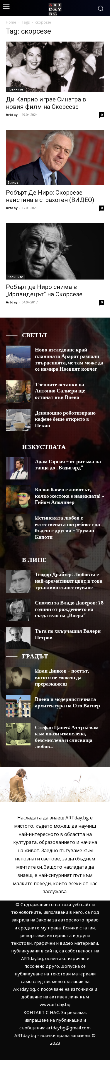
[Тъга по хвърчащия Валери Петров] (18, 638)
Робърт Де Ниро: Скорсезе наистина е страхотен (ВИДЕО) (50, 196)
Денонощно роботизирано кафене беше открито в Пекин (65, 419)
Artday (12, 114)
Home (11, 22)
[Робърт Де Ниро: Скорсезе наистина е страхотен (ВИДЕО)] (55, 157)
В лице (13, 182)
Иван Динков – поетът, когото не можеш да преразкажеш (62, 677)
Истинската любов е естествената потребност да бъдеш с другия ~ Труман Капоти (67, 528)
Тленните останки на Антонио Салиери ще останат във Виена (60, 391)
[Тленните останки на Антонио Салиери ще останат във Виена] (18, 391)
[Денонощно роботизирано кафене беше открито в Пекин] (18, 420)
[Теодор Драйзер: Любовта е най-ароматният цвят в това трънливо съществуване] (18, 581)
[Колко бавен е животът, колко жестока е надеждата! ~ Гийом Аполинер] (18, 496)
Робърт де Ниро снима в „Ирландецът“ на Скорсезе (44, 290)
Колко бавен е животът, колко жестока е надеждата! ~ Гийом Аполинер (69, 496)
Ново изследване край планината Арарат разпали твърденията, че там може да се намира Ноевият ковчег (69, 360)
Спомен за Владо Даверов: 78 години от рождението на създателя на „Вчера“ (69, 609)
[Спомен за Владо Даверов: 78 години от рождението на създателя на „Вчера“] (18, 610)
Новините (15, 89)
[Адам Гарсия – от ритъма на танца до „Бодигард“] (18, 468)
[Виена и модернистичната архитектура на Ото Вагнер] (18, 706)
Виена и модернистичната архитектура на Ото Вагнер (67, 702)
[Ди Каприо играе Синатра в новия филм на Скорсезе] (55, 67)
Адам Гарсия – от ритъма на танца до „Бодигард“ (68, 465)
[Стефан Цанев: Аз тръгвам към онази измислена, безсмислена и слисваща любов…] (18, 734)
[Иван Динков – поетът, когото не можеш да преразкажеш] (18, 678)
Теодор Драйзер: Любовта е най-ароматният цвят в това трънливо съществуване (68, 581)
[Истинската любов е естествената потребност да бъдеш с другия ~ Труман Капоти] (18, 525)
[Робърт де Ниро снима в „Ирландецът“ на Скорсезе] (55, 251)
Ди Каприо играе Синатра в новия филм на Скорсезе (46, 103)
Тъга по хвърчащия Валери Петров (68, 634)
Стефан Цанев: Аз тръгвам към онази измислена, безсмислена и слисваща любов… (67, 737)
